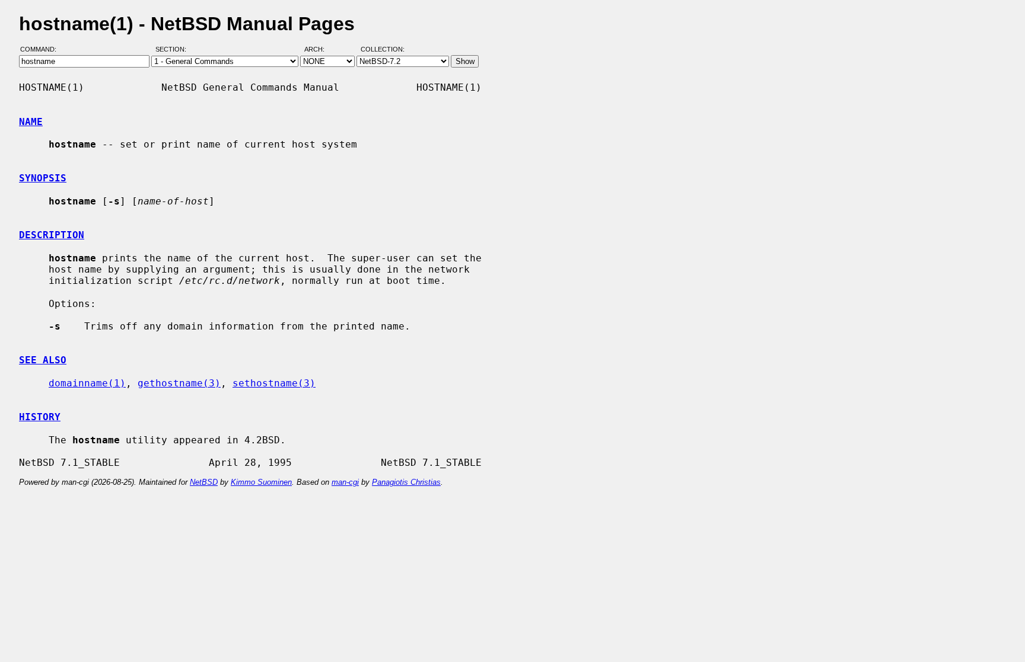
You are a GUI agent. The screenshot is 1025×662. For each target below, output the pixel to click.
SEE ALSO (42, 360)
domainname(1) (87, 383)
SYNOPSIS (42, 178)
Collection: (383, 49)
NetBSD (204, 482)
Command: (41, 49)
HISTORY (40, 417)
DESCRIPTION (51, 235)
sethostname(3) (274, 383)
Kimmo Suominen (261, 482)
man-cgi (345, 482)
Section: (173, 49)
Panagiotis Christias (406, 482)
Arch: (319, 49)
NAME (31, 121)
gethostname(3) (179, 383)
